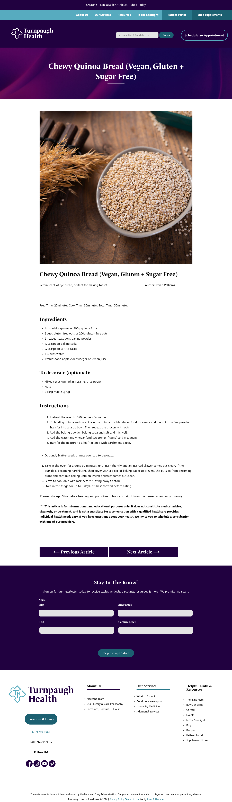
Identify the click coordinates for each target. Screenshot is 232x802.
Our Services (103, 15)
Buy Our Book (194, 705)
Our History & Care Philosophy (105, 704)
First (41, 604)
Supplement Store (197, 740)
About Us (82, 15)
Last (41, 621)
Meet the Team (95, 699)
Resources (124, 15)
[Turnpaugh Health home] (32, 33)
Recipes (190, 730)
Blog (189, 725)
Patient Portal (177, 15)
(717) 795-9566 (41, 732)
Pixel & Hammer (155, 799)
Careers (190, 710)
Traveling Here (194, 700)
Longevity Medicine (148, 706)
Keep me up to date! (116, 653)
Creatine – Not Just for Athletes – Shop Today (116, 5)
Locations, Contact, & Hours (103, 709)
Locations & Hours (41, 719)
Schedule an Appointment (204, 35)
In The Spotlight (148, 15)
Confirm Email (127, 621)
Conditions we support (150, 701)
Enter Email (125, 604)
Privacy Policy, (117, 799)
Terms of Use (132, 799)
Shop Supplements (210, 15)
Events (190, 715)
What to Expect (146, 696)
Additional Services (148, 711)
